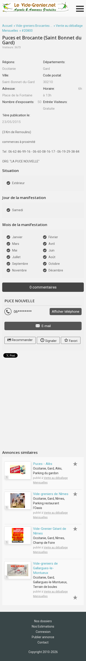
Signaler (51, 341)
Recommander (22, 340)
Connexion (43, 632)
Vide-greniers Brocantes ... (34, 25)
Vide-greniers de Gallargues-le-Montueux (45, 568)
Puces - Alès (42, 464)
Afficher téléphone (65, 312)
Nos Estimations (43, 626)
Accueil (7, 25)
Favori (72, 341)
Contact (43, 642)
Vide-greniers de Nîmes (50, 494)
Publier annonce (43, 637)
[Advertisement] (43, 402)
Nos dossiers (43, 621)
